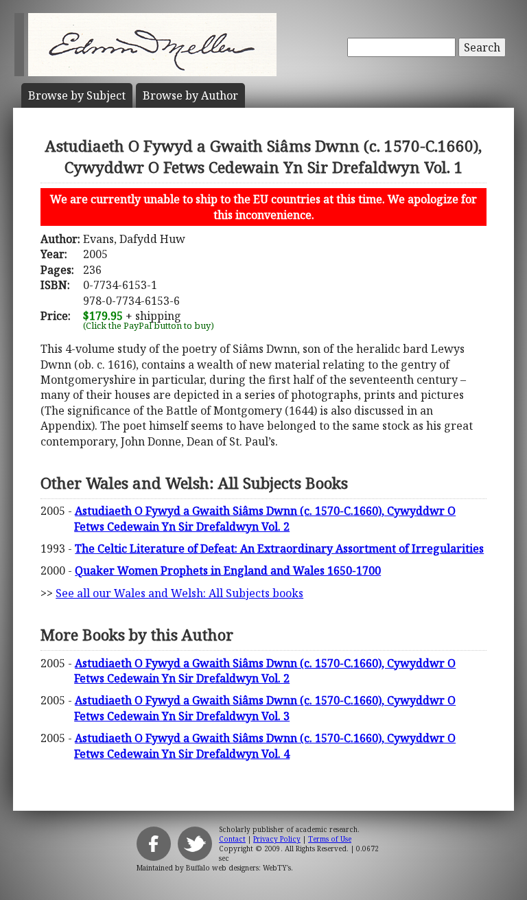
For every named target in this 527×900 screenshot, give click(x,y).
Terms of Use (329, 839)
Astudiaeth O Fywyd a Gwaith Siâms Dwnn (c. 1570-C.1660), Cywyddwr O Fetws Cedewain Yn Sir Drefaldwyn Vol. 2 (265, 518)
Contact (232, 839)
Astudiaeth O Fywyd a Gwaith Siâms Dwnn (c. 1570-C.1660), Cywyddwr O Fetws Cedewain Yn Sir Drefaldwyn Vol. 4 (265, 745)
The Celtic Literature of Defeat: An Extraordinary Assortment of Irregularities (279, 548)
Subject (77, 95)
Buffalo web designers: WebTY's (238, 868)
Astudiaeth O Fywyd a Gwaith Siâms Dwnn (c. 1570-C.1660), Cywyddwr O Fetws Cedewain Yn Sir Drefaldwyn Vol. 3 (265, 708)
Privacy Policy (277, 839)
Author (190, 95)
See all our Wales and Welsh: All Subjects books (179, 593)
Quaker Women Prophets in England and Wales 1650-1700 (228, 570)
